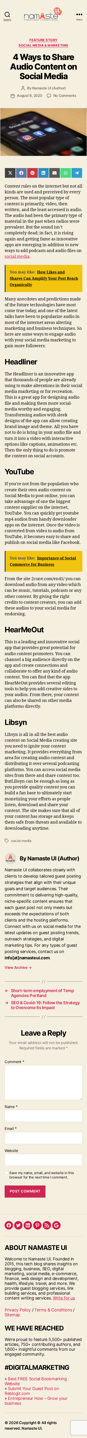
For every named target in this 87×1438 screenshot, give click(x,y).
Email (11, 1129)
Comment (14, 1062)
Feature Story (43, 40)
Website (11, 1151)
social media (17, 256)
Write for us (64, 1298)
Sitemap (12, 1314)
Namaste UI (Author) (49, 88)
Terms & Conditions (53, 1309)
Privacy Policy (18, 1309)
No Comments (64, 95)
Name (11, 1107)
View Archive (18, 967)
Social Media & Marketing (43, 45)
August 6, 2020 (29, 95)
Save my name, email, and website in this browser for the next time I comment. (41, 1175)
